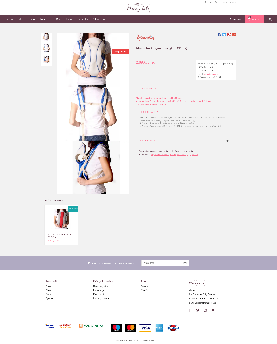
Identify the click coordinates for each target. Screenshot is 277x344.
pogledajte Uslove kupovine (163, 154)
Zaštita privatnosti (101, 298)
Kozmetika (82, 19)
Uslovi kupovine (100, 286)
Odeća (21, 19)
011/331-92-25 (205, 70)
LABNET (157, 340)
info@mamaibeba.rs (213, 74)
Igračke (44, 19)
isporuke (194, 154)
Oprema (9, 19)
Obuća (32, 19)
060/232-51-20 (205, 66)
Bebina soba (98, 19)
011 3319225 (212, 299)
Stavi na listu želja (149, 89)
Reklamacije (182, 154)
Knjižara (57, 19)
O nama (224, 2)
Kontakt (233, 2)
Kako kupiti (98, 294)
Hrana (69, 19)
